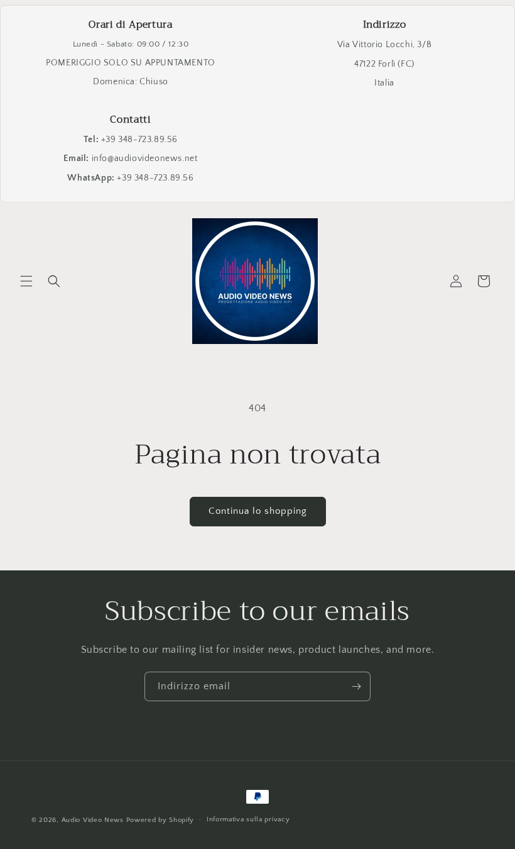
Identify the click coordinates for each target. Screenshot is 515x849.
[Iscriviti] (356, 686)
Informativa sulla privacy (248, 819)
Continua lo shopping (258, 511)
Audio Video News (93, 820)
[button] (26, 281)
